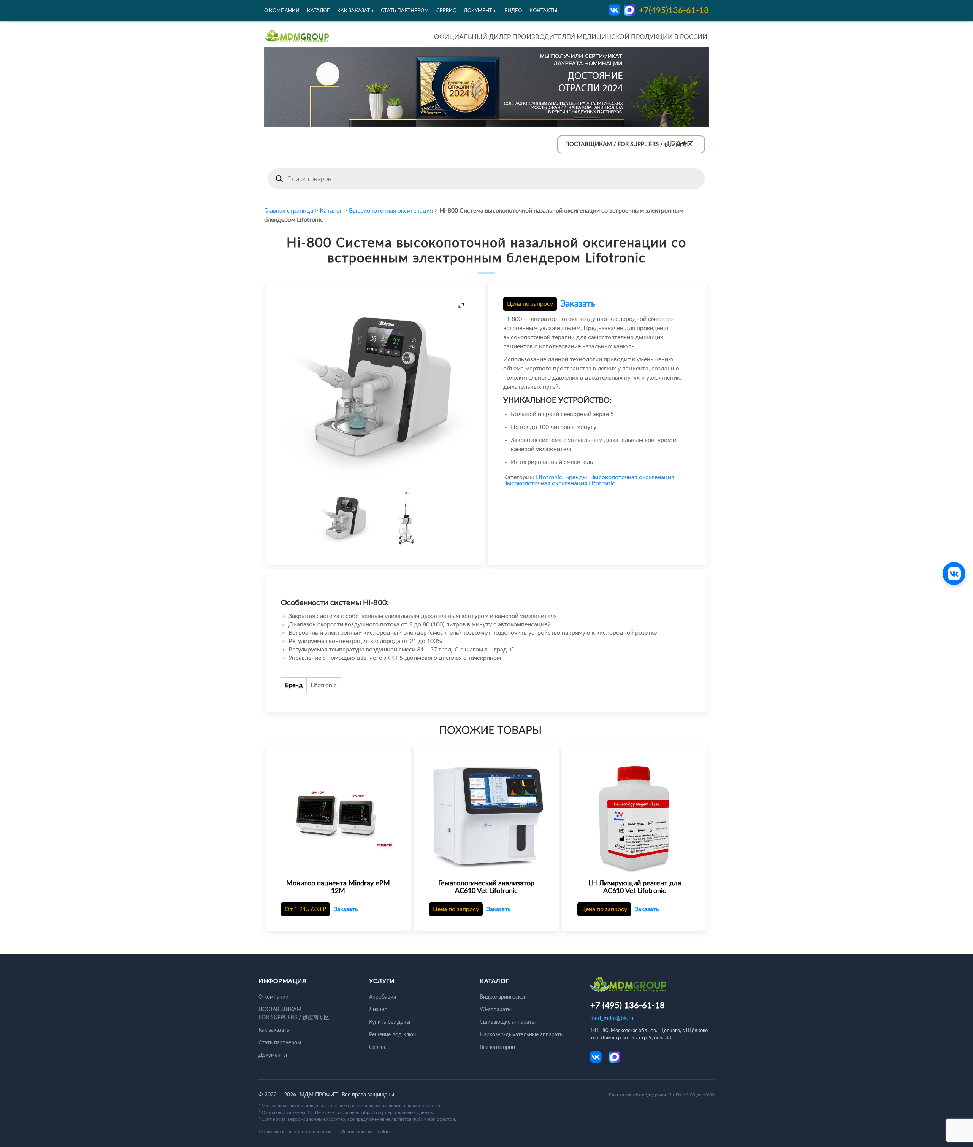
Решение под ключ (392, 1034)
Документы (480, 10)
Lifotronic (549, 477)
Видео (513, 10)
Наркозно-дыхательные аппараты (522, 1034)
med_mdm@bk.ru (611, 1018)
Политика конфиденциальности (294, 1132)
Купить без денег (390, 1022)
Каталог (318, 10)
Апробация (382, 997)
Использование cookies (366, 1132)
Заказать (578, 303)
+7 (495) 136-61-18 (627, 1005)
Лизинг (378, 1009)
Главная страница (288, 211)
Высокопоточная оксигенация (391, 211)
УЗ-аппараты (496, 1009)
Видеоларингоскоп (503, 997)
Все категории (497, 1047)
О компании (282, 10)
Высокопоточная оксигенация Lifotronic (559, 483)
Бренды (576, 477)
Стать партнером (405, 10)
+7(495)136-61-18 (674, 10)
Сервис (446, 10)
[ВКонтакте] (954, 573)
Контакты (543, 10)
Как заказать (355, 10)
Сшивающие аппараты (508, 1022)
